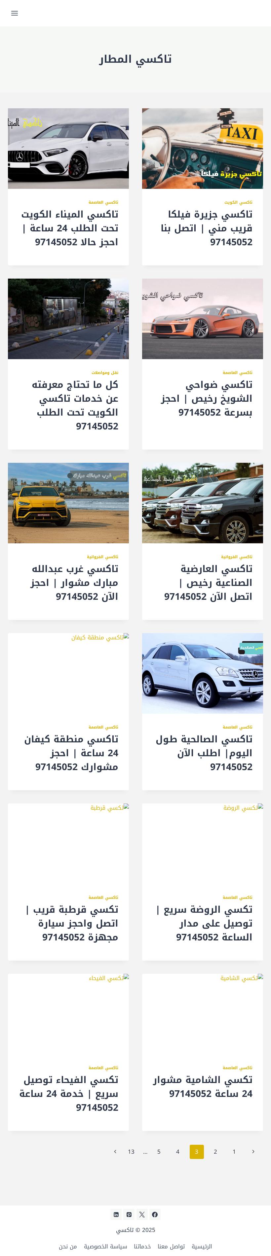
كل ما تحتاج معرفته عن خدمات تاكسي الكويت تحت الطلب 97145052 (75, 405)
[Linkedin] (116, 1214)
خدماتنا (142, 1246)
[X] (142, 1214)
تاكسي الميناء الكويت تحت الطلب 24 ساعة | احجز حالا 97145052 (69, 228)
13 (131, 1151)
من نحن (68, 1246)
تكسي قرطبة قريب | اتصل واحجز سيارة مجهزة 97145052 (71, 923)
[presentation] (202, 148)
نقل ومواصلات (105, 372)
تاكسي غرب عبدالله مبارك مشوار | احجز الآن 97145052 (74, 582)
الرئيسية (202, 1246)
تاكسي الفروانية (236, 556)
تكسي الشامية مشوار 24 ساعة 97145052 (202, 1087)
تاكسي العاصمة (103, 202)
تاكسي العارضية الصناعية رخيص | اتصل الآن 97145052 (208, 582)
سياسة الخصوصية (105, 1246)
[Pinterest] (129, 1214)
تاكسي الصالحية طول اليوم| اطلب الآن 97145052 (204, 753)
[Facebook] (155, 1214)
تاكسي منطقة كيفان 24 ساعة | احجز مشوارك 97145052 (71, 753)
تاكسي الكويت (238, 202)
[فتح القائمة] (14, 13)
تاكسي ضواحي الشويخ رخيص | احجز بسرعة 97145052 (206, 398)
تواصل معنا (171, 1246)
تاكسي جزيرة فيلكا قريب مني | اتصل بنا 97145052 (206, 228)
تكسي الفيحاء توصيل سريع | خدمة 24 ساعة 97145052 (68, 1093)
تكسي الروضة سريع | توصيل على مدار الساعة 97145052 (203, 923)
